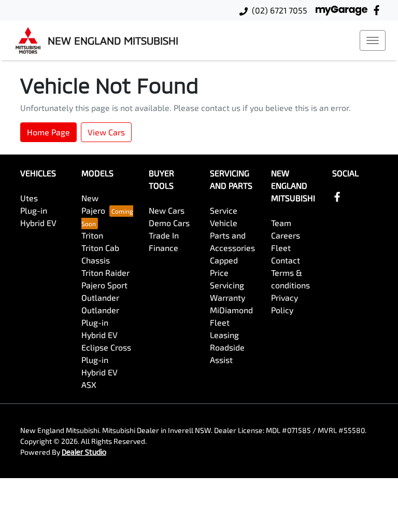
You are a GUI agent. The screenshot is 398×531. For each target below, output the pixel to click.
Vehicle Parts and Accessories (232, 235)
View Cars (106, 132)
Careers (285, 235)
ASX (88, 384)
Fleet (281, 248)
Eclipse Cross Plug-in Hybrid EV (106, 359)
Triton (92, 235)
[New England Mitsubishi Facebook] (379, 10)
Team (281, 223)
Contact (285, 260)
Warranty (227, 297)
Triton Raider (105, 272)
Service (223, 210)
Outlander (100, 297)
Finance (163, 248)
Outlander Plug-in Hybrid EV (100, 322)
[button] (373, 40)
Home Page (48, 132)
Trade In (164, 235)
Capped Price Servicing (227, 272)
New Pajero (93, 204)
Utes (29, 198)
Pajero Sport (104, 285)
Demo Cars (169, 223)
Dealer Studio (84, 452)
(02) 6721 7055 (279, 10)
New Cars (166, 210)
